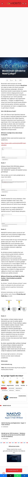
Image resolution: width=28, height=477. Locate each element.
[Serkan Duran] (5, 398)
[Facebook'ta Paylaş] (3, 475)
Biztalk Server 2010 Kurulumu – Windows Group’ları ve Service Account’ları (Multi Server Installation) (13, 434)
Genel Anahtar (19, 388)
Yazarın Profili (22, 395)
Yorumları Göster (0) (13, 470)
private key (11, 390)
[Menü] (2, 3)
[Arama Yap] (23, 3)
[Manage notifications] (4, 473)
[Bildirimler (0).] (26, 3)
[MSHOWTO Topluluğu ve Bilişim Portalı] (14, 3)
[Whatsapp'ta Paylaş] (17, 475)
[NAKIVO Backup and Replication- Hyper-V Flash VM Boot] (14, 415)
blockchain (11, 388)
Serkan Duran (13, 397)
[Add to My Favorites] (7, 80)
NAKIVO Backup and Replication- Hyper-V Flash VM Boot (13, 423)
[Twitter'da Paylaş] (10, 475)
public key (18, 390)
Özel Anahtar (4, 390)
